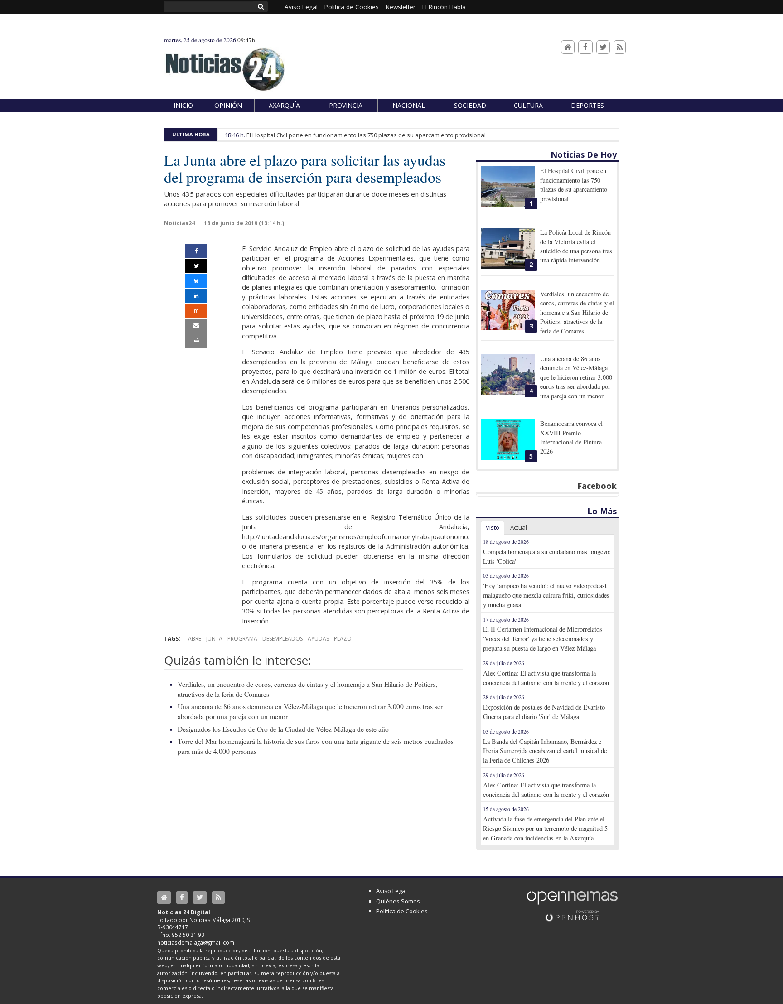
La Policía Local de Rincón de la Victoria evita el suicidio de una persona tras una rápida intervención (576, 246)
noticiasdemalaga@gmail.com (195, 942)
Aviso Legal (391, 891)
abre (194, 638)
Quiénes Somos (398, 901)
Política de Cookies (402, 911)
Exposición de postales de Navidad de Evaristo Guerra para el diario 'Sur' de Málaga (544, 712)
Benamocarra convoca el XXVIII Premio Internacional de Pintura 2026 (571, 437)
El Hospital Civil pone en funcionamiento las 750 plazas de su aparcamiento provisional (366, 135)
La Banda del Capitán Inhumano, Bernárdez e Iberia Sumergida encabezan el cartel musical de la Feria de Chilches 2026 (545, 751)
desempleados (282, 638)
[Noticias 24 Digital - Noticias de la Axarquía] (224, 65)
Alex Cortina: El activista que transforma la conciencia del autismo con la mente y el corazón (546, 678)
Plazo (343, 638)
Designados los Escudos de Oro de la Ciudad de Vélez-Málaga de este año (283, 729)
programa (242, 638)
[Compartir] (196, 251)
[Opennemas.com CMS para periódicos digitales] (572, 906)
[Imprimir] (196, 340)
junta (214, 638)
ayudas (318, 638)
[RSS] (620, 47)
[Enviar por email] (196, 326)
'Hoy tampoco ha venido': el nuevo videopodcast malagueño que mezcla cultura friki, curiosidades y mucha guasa (546, 595)
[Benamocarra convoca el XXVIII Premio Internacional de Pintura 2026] (508, 439)
